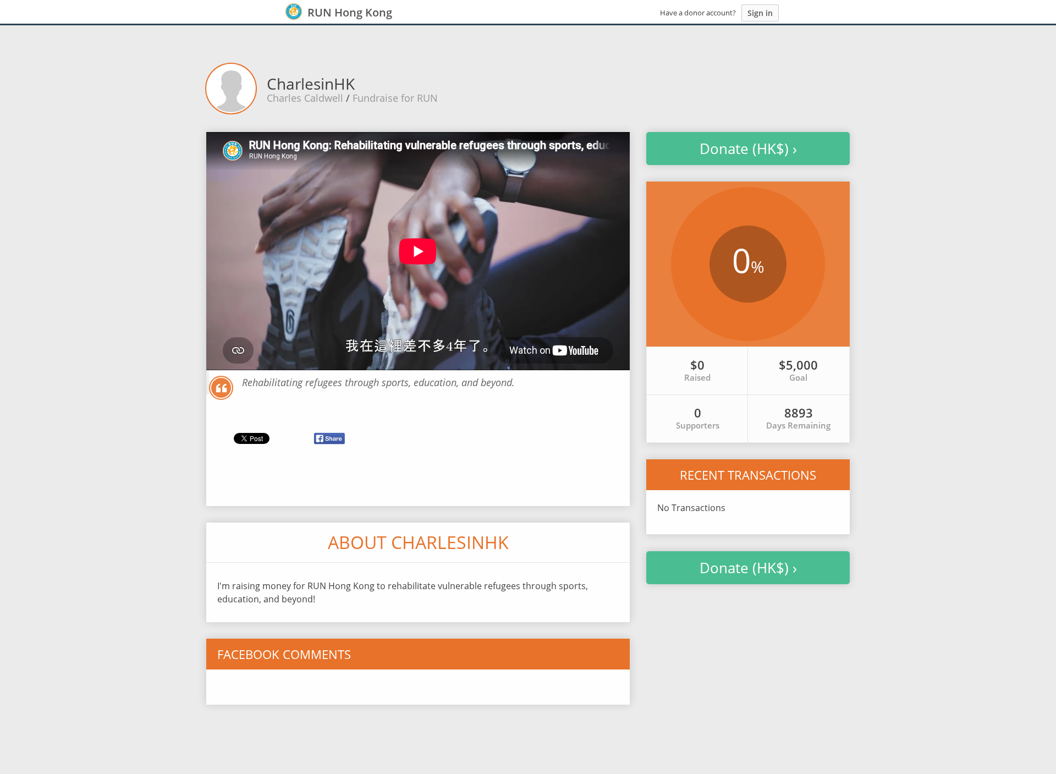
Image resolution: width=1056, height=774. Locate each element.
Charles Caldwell (305, 98)
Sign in (760, 13)
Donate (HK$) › (748, 148)
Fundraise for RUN (395, 98)
